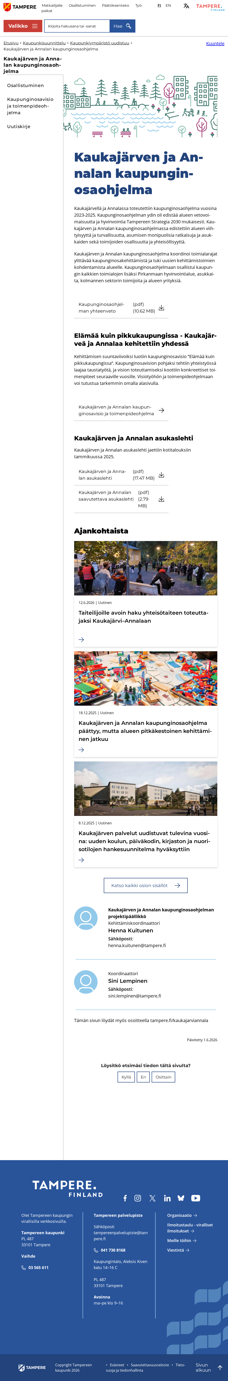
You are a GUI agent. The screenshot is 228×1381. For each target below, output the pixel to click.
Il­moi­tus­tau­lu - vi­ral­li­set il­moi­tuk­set (190, 1228)
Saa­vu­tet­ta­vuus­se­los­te (150, 1364)
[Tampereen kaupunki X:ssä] (153, 1198)
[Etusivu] (22, 7)
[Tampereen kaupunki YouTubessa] (196, 1198)
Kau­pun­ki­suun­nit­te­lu (44, 43)
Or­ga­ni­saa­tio (179, 1215)
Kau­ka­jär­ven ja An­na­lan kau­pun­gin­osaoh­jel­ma (33, 65)
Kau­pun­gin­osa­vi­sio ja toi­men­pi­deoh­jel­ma (30, 106)
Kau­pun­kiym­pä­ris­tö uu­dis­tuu (99, 43)
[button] (126, 1077)
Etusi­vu (11, 43)
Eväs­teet (117, 1364)
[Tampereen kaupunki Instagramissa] (138, 1198)
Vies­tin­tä (175, 1250)
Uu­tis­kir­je (19, 126)
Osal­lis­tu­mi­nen (82, 5)
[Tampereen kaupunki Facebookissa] (125, 1198)
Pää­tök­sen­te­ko (115, 5)
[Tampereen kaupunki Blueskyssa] (181, 1198)
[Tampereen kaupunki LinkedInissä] (167, 1198)
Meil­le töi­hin (179, 1240)
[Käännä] (186, 6)
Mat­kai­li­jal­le (52, 5)
